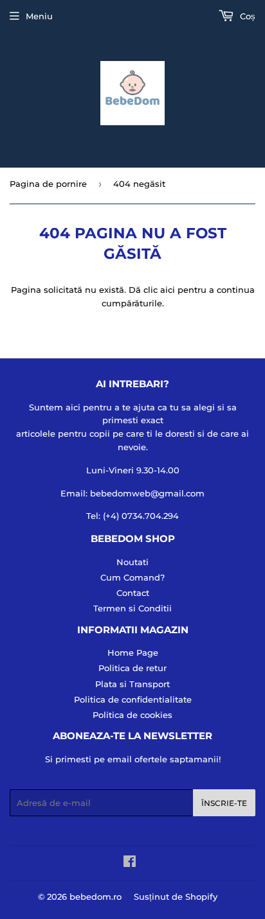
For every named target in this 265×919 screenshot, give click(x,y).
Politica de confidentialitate (133, 699)
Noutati (132, 562)
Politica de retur (132, 668)
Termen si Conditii (132, 608)
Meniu (39, 16)
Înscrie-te (224, 803)
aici (167, 289)
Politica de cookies (132, 715)
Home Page (132, 652)
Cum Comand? (132, 577)
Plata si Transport (132, 684)
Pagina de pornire (48, 184)
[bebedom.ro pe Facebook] (129, 863)
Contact (132, 593)
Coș (246, 16)
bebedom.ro (95, 896)
